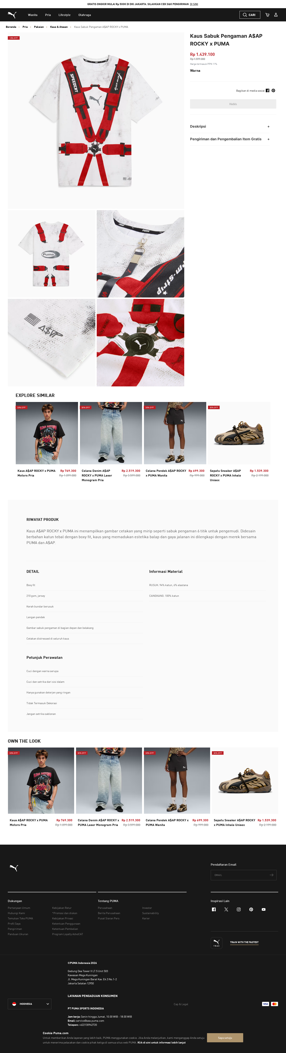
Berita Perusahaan (109, 913)
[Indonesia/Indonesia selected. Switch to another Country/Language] (29, 1004)
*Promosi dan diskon (64, 913)
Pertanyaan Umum (19, 907)
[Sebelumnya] (22, 443)
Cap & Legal (181, 1004)
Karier (146, 918)
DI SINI (194, 4)
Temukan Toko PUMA (20, 918)
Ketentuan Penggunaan (66, 923)
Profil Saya (14, 923)
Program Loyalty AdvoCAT (67, 934)
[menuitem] (32, 14)
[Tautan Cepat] (276, 15)
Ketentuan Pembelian (65, 928)
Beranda (11, 26)
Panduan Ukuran (18, 934)
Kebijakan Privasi (62, 918)
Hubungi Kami (16, 913)
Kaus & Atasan (59, 26)
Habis (233, 104)
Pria (25, 26)
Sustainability (150, 913)
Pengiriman (15, 928)
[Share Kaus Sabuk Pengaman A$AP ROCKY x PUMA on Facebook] (267, 90)
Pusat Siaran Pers (108, 918)
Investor (147, 907)
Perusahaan (105, 907)
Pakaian (39, 26)
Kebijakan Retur (62, 907)
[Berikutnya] (264, 443)
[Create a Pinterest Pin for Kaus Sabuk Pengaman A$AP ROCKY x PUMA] (273, 90)
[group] (47, 443)
